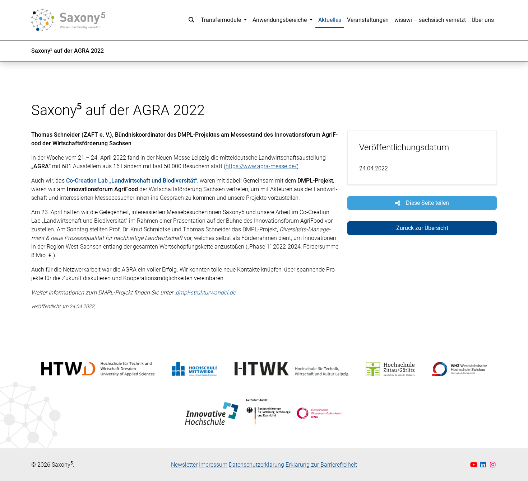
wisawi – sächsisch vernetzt (430, 19)
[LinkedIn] (484, 464)
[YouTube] (475, 464)
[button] (191, 20)
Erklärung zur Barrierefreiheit (321, 464)
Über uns (483, 19)
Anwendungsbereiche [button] (280, 19)
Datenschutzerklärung (256, 464)
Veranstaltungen (368, 19)
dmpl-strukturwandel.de (206, 292)
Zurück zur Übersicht (422, 228)
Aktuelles (329, 19)
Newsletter (184, 464)
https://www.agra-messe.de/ (261, 166)
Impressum (213, 464)
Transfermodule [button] (221, 19)
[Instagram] (493, 464)
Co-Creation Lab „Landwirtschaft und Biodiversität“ (131, 180)
